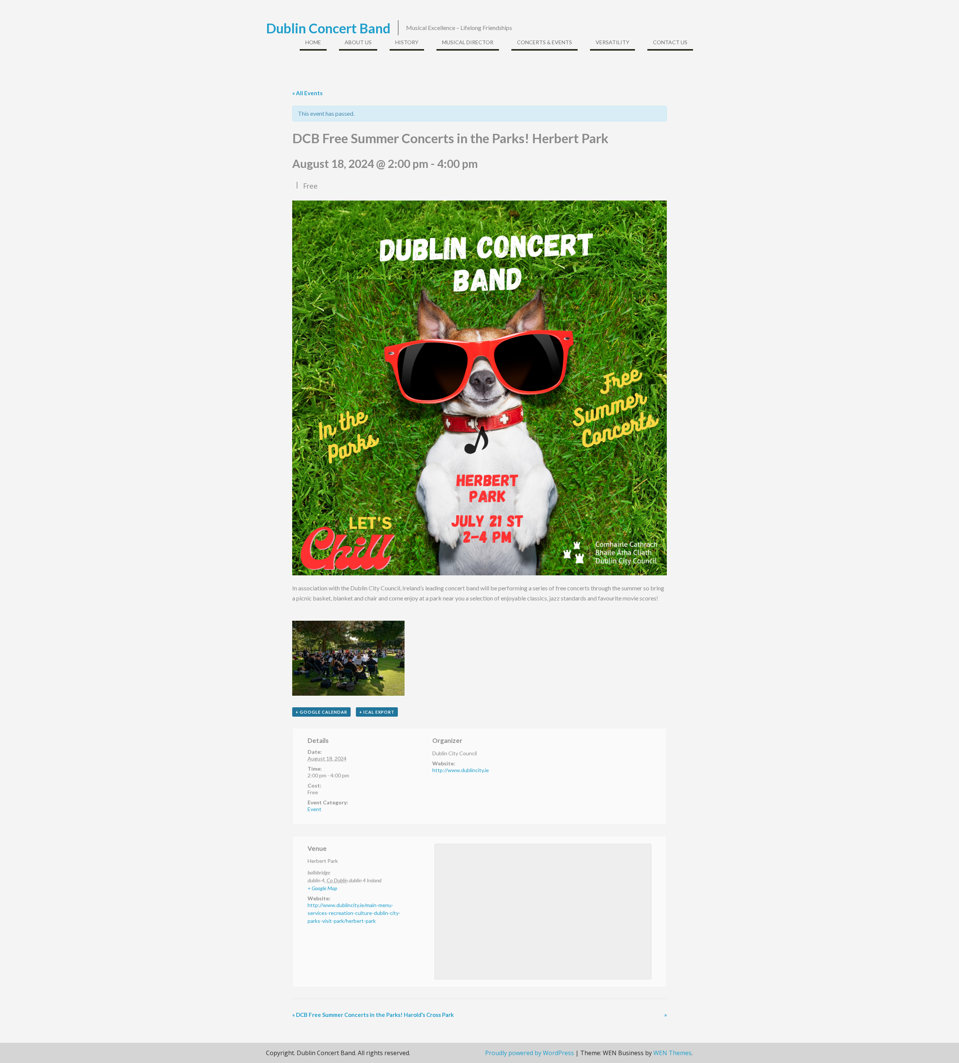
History (406, 42)
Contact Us (670, 42)
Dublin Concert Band (328, 28)
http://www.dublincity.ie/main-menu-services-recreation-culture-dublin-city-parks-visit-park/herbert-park (354, 913)
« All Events (307, 93)
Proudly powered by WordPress (529, 1053)
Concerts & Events (544, 42)
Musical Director (467, 42)
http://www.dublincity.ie (460, 770)
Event (314, 809)
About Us (358, 42)
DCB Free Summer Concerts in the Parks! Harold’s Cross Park (373, 1014)
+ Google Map (322, 888)
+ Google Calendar (321, 712)
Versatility (612, 42)
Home (313, 42)
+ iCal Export (376, 712)
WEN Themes (672, 1053)
